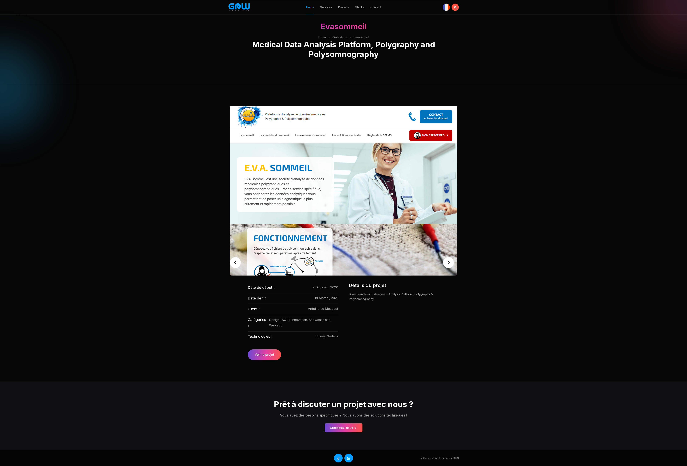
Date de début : (261, 287)
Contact (375, 7)
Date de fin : (258, 298)
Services (326, 7)
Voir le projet (264, 354)
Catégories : (257, 323)
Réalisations (340, 37)
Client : (254, 309)
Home (310, 7)
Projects (343, 7)
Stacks (359, 7)
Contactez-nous (342, 428)
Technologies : (260, 336)
